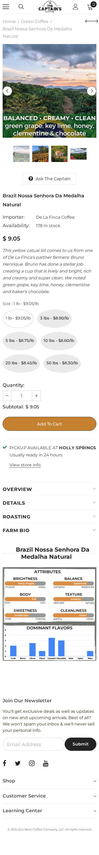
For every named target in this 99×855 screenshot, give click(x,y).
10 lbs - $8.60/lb (59, 340)
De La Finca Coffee (55, 217)
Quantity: (13, 385)
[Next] (91, 91)
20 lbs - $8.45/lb (21, 362)
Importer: (14, 217)
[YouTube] (46, 763)
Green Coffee (34, 21)
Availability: (16, 225)
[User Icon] (75, 6)
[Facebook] (4, 763)
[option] (49, 91)
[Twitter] (18, 763)
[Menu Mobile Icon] (6, 7)
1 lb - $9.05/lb (18, 318)
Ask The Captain (53, 178)
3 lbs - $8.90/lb (54, 318)
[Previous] (7, 91)
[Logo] (50, 6)
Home (9, 21)
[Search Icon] (26, 6)
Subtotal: (13, 407)
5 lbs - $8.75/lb (20, 340)
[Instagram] (32, 763)
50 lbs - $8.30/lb (62, 362)
